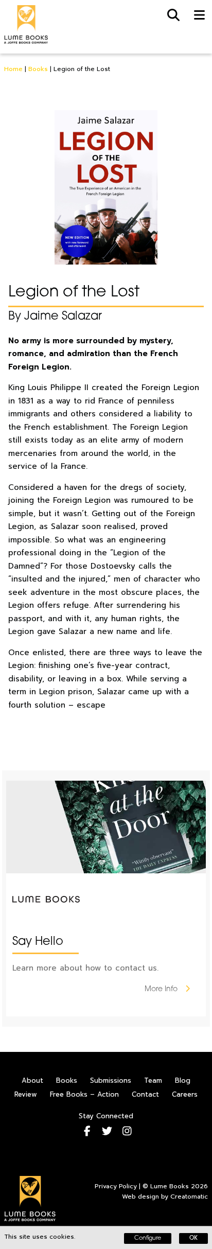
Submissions (110, 1080)
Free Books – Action (84, 1094)
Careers (185, 1094)
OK (193, 1238)
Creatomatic (189, 1196)
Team (153, 1080)
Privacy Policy (116, 1186)
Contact (145, 1094)
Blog (182, 1080)
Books (38, 69)
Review (25, 1094)
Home (13, 69)
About (32, 1080)
